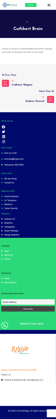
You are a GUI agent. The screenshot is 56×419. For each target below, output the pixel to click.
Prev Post (10, 75)
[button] (49, 5)
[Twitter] (3, 131)
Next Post (45, 91)
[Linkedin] (3, 136)
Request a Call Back (31, 324)
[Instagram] (3, 141)
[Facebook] (3, 127)
